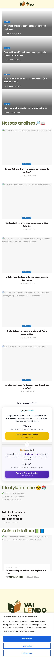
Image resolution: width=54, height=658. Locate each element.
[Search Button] (51, 4)
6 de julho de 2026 (32, 577)
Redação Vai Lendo (16, 577)
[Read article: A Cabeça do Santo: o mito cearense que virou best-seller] (27, 255)
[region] (27, 635)
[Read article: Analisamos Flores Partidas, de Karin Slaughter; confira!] (27, 363)
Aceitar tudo (27, 638)
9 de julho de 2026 (27, 391)
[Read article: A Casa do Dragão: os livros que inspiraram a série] (27, 553)
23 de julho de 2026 (12, 112)
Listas (7, 22)
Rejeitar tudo (27, 653)
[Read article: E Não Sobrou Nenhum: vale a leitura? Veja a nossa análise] (27, 309)
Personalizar (27, 645)
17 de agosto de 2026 (13, 33)
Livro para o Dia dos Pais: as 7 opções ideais (25, 107)
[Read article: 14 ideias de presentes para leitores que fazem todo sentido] (14, 500)
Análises (27, 164)
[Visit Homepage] (27, 4)
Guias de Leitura (12, 567)
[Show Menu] (3, 4)
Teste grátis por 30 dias (27, 436)
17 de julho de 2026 (27, 229)
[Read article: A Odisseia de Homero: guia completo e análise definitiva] (27, 201)
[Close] (51, 614)
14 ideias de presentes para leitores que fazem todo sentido (13, 515)
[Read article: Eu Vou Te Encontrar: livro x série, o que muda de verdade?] (27, 147)
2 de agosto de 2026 (12, 60)
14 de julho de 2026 (27, 283)
